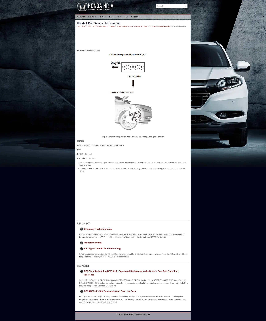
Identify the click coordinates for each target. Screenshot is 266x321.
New (120, 16)
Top (126, 16)
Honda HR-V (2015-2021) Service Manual (92, 26)
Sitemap (135, 16)
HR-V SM (102, 16)
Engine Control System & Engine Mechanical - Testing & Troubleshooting (143, 26)
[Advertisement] (133, 38)
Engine (112, 26)
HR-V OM (92, 16)
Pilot (112, 16)
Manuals (81, 16)
